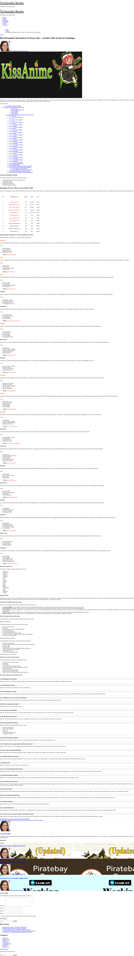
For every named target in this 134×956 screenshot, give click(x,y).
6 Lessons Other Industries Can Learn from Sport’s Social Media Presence (19, 930)
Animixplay (12, 116)
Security (14, 111)
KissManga (12, 148)
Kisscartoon (12, 141)
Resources (5, 20)
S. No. (14, 108)
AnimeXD (12, 153)
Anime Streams (13, 158)
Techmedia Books (12, 3)
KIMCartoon (12, 131)
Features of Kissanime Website (13, 106)
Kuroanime (12, 133)
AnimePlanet (12, 126)
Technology (5, 22)
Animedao (12, 128)
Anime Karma (13, 151)
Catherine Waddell (16, 51)
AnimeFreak (12, 156)
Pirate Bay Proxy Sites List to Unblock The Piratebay (12, 862)
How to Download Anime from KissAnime (19, 167)
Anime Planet (13, 143)
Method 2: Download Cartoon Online (21, 169)
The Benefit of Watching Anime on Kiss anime (20, 166)
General (4, 18)
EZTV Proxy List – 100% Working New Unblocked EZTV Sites (17, 932)
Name (1, 908)
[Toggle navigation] (0, 9)
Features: (18, 117)
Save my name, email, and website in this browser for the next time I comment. (19, 916)
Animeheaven (13, 161)
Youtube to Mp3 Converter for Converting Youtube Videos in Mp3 (14, 819)
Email (1, 910)
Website (1, 913)
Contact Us (5, 25)
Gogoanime (12, 136)
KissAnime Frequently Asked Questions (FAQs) (20, 172)
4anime (11, 121)
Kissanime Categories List (15, 163)
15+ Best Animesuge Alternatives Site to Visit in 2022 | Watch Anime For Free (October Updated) (21, 820)
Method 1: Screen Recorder (19, 168)
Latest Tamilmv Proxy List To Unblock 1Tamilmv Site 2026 (14, 878)
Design (4, 17)
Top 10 (4, 23)
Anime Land (12, 146)
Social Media (6, 21)
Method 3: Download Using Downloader (19, 171)
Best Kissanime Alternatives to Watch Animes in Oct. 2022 (20, 114)
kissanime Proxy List (17, 109)
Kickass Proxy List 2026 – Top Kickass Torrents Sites (12, 845)
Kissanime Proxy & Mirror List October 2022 (13, 107)
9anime (11, 118)
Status (14, 113)
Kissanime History (14, 164)
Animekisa (12, 138)
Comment (2, 905)
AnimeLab (12, 123)
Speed (14, 112)
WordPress (5, 946)
